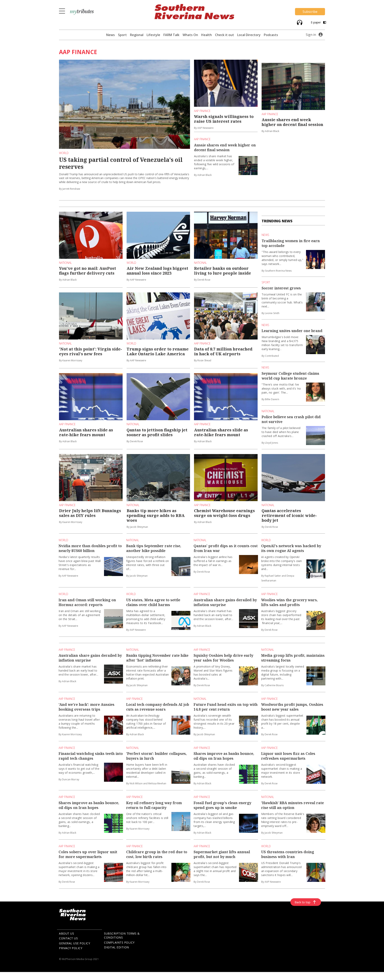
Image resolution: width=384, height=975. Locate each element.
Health (206, 35)
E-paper (316, 22)
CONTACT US (68, 938)
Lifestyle (153, 35)
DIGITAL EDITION (116, 947)
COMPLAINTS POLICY (119, 942)
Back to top (302, 902)
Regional (136, 35)
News (110, 35)
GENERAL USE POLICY (74, 943)
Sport (122, 35)
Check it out (224, 35)
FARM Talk (171, 35)
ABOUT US (66, 933)
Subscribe (310, 11)
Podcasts (271, 35)
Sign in (311, 34)
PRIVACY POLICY (70, 948)
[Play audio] (299, 22)
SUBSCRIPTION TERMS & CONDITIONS (122, 936)
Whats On (190, 35)
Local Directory (249, 35)
